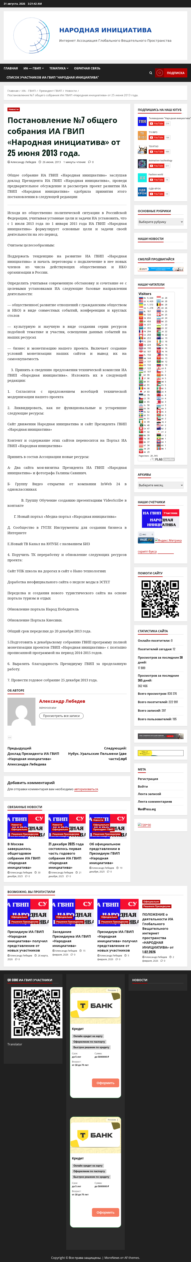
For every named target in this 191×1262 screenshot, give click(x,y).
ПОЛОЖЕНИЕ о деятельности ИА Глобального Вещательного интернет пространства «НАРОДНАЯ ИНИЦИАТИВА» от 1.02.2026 (158, 933)
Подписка (175, 73)
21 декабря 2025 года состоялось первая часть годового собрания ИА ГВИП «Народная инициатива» (66, 855)
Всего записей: (150, 710)
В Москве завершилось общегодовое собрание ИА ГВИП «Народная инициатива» (23, 855)
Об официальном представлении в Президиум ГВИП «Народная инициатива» (104, 853)
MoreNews (112, 1258)
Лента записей (149, 794)
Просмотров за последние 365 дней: (158, 677)
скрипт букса (147, 551)
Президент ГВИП (103, 829)
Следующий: (97, 753)
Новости (14, 109)
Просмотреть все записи (61, 716)
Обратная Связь (87, 68)
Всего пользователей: (155, 719)
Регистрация (148, 778)
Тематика (57, 68)
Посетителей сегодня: (155, 649)
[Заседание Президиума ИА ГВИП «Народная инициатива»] (73, 912)
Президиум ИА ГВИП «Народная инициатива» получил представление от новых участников (27, 941)
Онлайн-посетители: (154, 640)
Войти (143, 786)
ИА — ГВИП (32, 68)
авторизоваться (86, 789)
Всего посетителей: (153, 702)
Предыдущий (33, 756)
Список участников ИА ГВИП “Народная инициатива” (53, 77)
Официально (19, 829)
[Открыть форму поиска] (150, 72)
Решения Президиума (24, 834)
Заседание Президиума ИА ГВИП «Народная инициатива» (71, 938)
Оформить (106, 1085)
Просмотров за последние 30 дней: (160, 659)
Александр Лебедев (23, 162)
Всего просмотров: (152, 693)
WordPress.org (147, 809)
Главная (11, 68)
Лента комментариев (155, 801)
